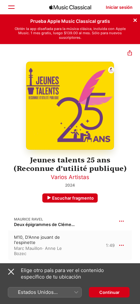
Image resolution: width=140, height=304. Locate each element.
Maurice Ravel (28, 219)
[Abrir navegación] (11, 7)
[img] (70, 7)
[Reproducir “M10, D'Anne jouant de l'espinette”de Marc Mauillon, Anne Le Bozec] (4, 245)
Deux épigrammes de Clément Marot (51, 224)
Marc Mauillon (28, 248)
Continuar (109, 292)
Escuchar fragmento (73, 198)
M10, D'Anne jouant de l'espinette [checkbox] (37, 240)
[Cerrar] (135, 19)
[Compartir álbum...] (130, 54)
